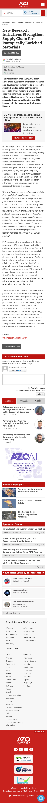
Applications (29, 667)
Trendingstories (38, 401)
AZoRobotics (11, 631)
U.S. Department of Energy (14, 67)
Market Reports (30, 661)
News (14, 22)
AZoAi (26, 634)
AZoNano (9, 628)
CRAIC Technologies (14, 544)
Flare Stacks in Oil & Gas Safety (30, 501)
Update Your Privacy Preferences (24, 796)
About (8, 689)
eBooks (8, 670)
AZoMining (10, 643)
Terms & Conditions (14, 708)
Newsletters (10, 698)
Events (8, 676)
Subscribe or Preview (20, 581)
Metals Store (11, 680)
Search (8, 692)
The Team (27, 686)
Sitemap (9, 716)
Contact (9, 701)
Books (8, 667)
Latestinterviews (9, 401)
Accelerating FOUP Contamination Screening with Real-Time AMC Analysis (22, 550)
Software (9, 686)
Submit (40, 394)
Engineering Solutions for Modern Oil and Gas (31, 490)
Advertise (9, 704)
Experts (27, 680)
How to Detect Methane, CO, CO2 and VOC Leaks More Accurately (21, 561)
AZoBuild (9, 640)
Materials (27, 664)
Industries (28, 670)
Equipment (10, 664)
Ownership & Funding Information (15, 723)
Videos (8, 673)
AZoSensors (28, 628)
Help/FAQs (28, 683)
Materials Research (26, 22)
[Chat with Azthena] (41, 798)
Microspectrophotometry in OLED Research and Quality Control (20, 539)
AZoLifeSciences (30, 640)
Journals (9, 683)
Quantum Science (20, 590)
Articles (9, 658)
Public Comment (38, 388)
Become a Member (13, 695)
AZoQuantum (29, 631)
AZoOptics (10, 637)
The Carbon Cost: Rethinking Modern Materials (27, 514)
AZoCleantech (11, 634)
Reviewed (10, 73)
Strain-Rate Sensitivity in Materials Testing (24, 528)
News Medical (29, 637)
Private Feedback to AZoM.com (32, 390)
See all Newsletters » (11, 613)
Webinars (27, 655)
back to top (39, 731)
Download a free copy (23, 137)
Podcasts (27, 676)
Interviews (28, 658)
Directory (9, 661)
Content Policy (11, 719)
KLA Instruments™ (14, 532)
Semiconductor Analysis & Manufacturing (24, 603)
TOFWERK (10, 556)
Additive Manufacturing (23, 578)
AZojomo (27, 673)
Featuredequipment (24, 401)
